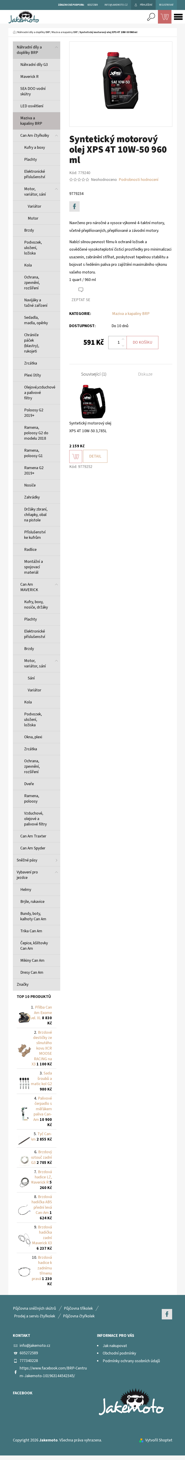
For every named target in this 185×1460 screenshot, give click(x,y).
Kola (28, 265)
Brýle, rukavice (32, 901)
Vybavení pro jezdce (27, 874)
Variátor (34, 206)
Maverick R (29, 76)
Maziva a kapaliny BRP (31, 120)
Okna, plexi (33, 737)
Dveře (29, 784)
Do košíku (142, 342)
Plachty (30, 159)
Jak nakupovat (115, 1346)
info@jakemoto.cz (35, 1345)
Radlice (30, 549)
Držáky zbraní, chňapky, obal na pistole (35, 514)
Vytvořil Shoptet (158, 1440)
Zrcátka (30, 363)
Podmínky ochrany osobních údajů (131, 1361)
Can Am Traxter (33, 836)
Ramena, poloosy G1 (33, 453)
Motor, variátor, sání (35, 191)
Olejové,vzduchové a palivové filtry (39, 392)
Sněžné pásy (27, 860)
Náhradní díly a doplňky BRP (29, 49)
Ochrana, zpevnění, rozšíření (32, 282)
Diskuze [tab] (145, 374)
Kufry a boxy (34, 147)
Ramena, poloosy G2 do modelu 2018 (36, 433)
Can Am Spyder (32, 848)
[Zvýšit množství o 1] (123, 339)
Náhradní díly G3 (34, 64)
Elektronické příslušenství (34, 174)
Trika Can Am (31, 931)
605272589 (29, 1353)
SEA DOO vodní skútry (33, 91)
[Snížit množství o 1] (123, 346)
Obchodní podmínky (119, 1353)
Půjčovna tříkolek (78, 1308)
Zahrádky (32, 497)
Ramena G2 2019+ (34, 470)
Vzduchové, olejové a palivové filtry (35, 818)
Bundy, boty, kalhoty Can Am (33, 916)
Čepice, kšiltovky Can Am (34, 945)
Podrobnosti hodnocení (138, 179)
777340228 (29, 1361)
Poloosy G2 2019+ (33, 412)
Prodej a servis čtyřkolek (34, 1316)
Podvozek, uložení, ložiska (33, 248)
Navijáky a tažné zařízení (35, 302)
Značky (22, 984)
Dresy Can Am (31, 972)
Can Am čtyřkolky (34, 135)
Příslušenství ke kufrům (35, 534)
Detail (95, 456)
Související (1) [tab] (93, 374)
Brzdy (29, 230)
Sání (31, 678)
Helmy (25, 889)
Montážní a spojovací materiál (33, 567)
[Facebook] (74, 206)
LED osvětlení (31, 106)
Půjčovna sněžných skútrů (34, 1308)
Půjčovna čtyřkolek (79, 1316)
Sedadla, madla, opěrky (36, 320)
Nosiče (30, 485)
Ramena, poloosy (31, 798)
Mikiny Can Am (32, 960)
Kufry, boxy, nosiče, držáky (36, 604)
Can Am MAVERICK (29, 587)
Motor (33, 218)
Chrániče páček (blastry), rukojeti (31, 343)
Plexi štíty (32, 375)
